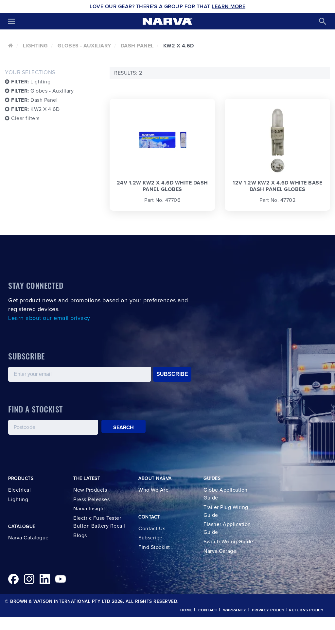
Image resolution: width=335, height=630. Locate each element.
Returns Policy (306, 610)
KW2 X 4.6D (35, 109)
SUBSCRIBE (172, 374)
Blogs (80, 535)
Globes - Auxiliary (84, 45)
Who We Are (153, 490)
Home (186, 610)
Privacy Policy (268, 610)
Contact (208, 610)
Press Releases (91, 499)
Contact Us (151, 528)
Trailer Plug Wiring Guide (225, 511)
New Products (90, 490)
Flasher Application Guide (227, 528)
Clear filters (25, 118)
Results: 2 (128, 73)
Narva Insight (89, 508)
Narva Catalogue (28, 537)
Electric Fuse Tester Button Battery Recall (99, 522)
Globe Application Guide (225, 493)
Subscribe (150, 537)
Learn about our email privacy (49, 318)
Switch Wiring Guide (228, 541)
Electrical (19, 490)
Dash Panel (137, 45)
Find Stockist (154, 547)
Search (123, 427)
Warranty (234, 610)
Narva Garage (219, 551)
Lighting (35, 45)
